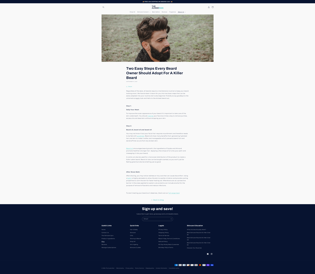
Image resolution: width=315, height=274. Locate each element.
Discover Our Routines (194, 248)
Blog (103, 241)
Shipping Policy (163, 232)
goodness (140, 136)
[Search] (103, 7)
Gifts (131, 235)
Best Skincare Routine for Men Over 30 (198, 233)
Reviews (104, 244)
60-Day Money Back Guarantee (168, 244)
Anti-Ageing (134, 244)
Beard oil (129, 148)
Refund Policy (163, 241)
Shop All (132, 241)
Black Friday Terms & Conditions (169, 238)
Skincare (133, 232)
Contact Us (105, 232)
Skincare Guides (135, 247)
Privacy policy (129, 268)
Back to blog (158, 200)
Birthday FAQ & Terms (165, 247)
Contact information (161, 268)
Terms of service (139, 268)
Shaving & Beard (135, 238)
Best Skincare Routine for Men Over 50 (198, 244)
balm (129, 178)
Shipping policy (150, 268)
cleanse (150, 116)
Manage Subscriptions (109, 247)
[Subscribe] (171, 219)
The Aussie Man (110, 268)
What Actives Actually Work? (196, 229)
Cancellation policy (174, 268)
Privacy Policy (163, 229)
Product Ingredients (108, 238)
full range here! (174, 193)
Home (104, 229)
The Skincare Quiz (108, 235)
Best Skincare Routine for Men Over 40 (198, 239)
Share (130, 86)
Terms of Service (163, 235)
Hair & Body (134, 229)
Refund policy (120, 268)
